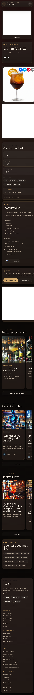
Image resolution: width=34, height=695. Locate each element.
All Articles (17, 464)
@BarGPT (15, 44)
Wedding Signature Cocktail (11, 667)
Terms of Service (8, 680)
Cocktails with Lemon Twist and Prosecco (16, 561)
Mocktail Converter (8, 659)
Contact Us (6, 677)
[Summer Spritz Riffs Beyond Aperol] (13, 419)
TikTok (24, 597)
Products (5, 644)
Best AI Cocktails (7, 613)
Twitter (7, 597)
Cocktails (6, 431)
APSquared (6, 685)
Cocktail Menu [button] (14, 261)
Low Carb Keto (7, 636)
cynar (5, 180)
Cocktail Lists (6, 623)
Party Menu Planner (8, 651)
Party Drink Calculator (9, 654)
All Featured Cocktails (17, 393)
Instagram (16, 597)
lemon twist (17, 184)
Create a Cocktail (10, 280)
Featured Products (8, 641)
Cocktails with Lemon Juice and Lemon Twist (17, 553)
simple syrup (7, 184)
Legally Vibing (7, 687)
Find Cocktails (25, 280)
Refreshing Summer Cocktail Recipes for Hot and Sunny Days (13, 507)
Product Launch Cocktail (10, 664)
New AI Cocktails (7, 615)
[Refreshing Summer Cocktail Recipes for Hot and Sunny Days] (13, 489)
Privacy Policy (7, 682)
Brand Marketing (7, 674)
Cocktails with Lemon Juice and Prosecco (16, 557)
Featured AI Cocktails (9, 621)
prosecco (12, 180)
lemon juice (21, 180)
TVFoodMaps (7, 690)
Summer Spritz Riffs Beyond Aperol (11, 438)
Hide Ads (17, 37)
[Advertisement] (17, 23)
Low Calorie (6, 633)
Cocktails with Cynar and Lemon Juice (15, 565)
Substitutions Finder (8, 656)
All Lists (17, 534)
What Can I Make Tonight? (10, 662)
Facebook (7, 601)
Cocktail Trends (7, 618)
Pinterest (17, 601)
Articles (5, 626)
